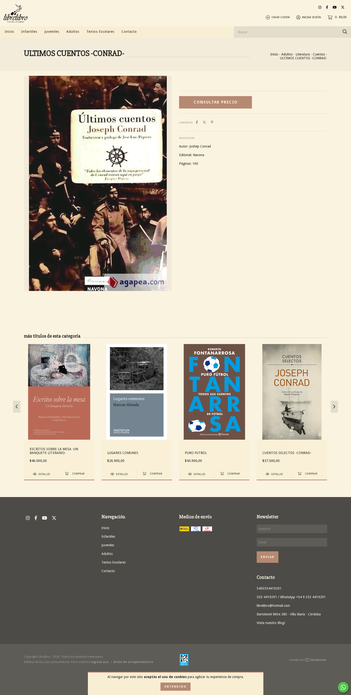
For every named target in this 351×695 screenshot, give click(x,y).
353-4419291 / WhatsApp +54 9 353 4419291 (291, 597)
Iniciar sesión (311, 17)
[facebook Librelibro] (327, 7)
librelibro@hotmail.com (273, 605)
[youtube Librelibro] (334, 7)
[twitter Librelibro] (342, 7)
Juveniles (51, 31)
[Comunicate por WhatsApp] (343, 687)
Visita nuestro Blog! (271, 623)
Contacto (129, 31)
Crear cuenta (280, 17)
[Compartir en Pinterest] (212, 122)
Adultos (72, 31)
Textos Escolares (100, 31)
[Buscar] (345, 31)
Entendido (175, 686)
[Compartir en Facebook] (197, 122)
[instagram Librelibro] (319, 7)
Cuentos (319, 54)
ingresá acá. (100, 662)
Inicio (9, 31)
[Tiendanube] (308, 661)
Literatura (303, 54)
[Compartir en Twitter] (204, 122)
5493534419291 (269, 588)
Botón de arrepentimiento (133, 662)
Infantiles (29, 31)
